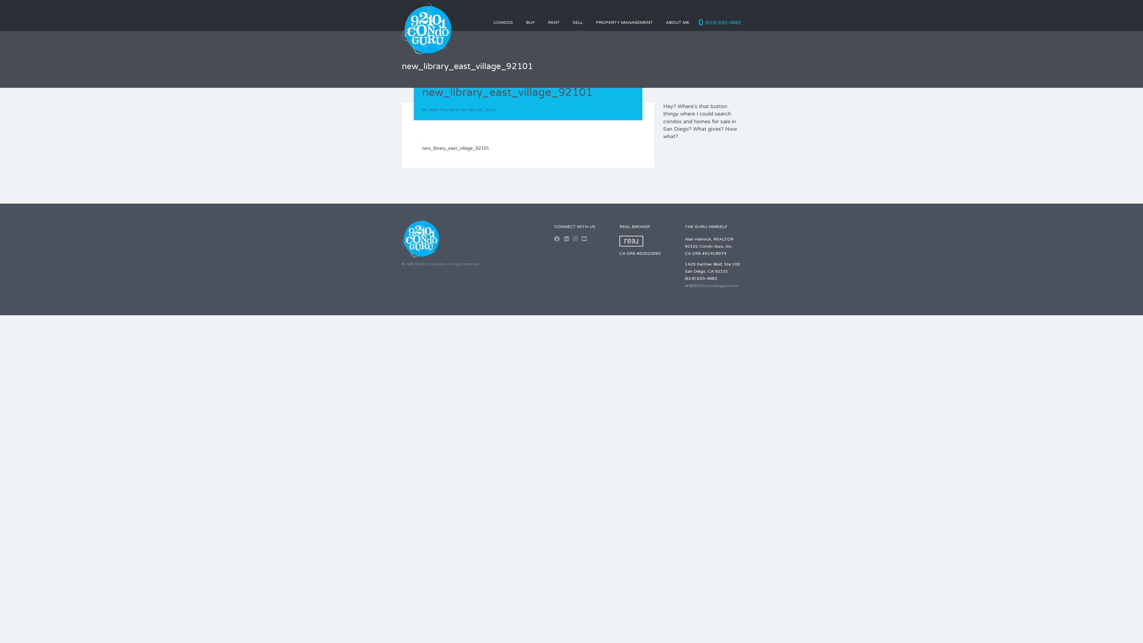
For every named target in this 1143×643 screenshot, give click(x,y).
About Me (677, 22)
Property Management (624, 22)
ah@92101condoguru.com (711, 285)
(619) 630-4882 (723, 23)
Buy (530, 22)
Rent (554, 22)
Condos (503, 22)
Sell (578, 22)
